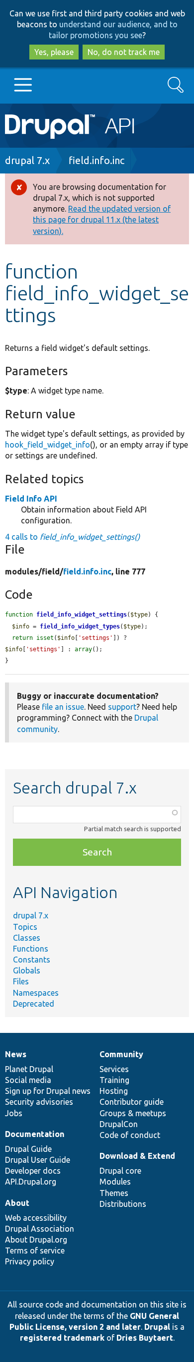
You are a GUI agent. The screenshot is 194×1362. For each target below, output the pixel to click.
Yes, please (54, 52)
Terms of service (35, 1250)
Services (114, 1069)
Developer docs (33, 1170)
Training (114, 1080)
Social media (28, 1080)
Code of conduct (129, 1135)
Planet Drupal (29, 1069)
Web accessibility (36, 1217)
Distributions (122, 1203)
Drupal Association (39, 1228)
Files (21, 981)
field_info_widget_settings (81, 614)
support (122, 706)
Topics (25, 926)
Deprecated (33, 1003)
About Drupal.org (36, 1239)
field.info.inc (96, 160)
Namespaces (36, 992)
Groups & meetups (132, 1113)
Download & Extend (137, 1155)
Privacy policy (29, 1261)
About (17, 1202)
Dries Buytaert (144, 1337)
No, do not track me (124, 52)
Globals (26, 970)
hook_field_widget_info (47, 444)
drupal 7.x (27, 160)
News (15, 1054)
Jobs (13, 1113)
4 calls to (72, 536)
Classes (26, 937)
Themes (113, 1193)
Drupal (157, 1326)
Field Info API (31, 498)
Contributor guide (131, 1101)
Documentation (34, 1134)
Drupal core (120, 1170)
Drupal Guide (28, 1148)
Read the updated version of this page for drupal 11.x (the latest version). (102, 219)
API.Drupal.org (30, 1181)
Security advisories (39, 1101)
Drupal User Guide (37, 1159)
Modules (115, 1181)
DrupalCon (118, 1124)
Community (121, 1054)
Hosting (113, 1090)
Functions (30, 948)
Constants (31, 959)
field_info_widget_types (80, 626)
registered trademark (62, 1337)
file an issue (63, 706)
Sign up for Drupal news (48, 1090)
